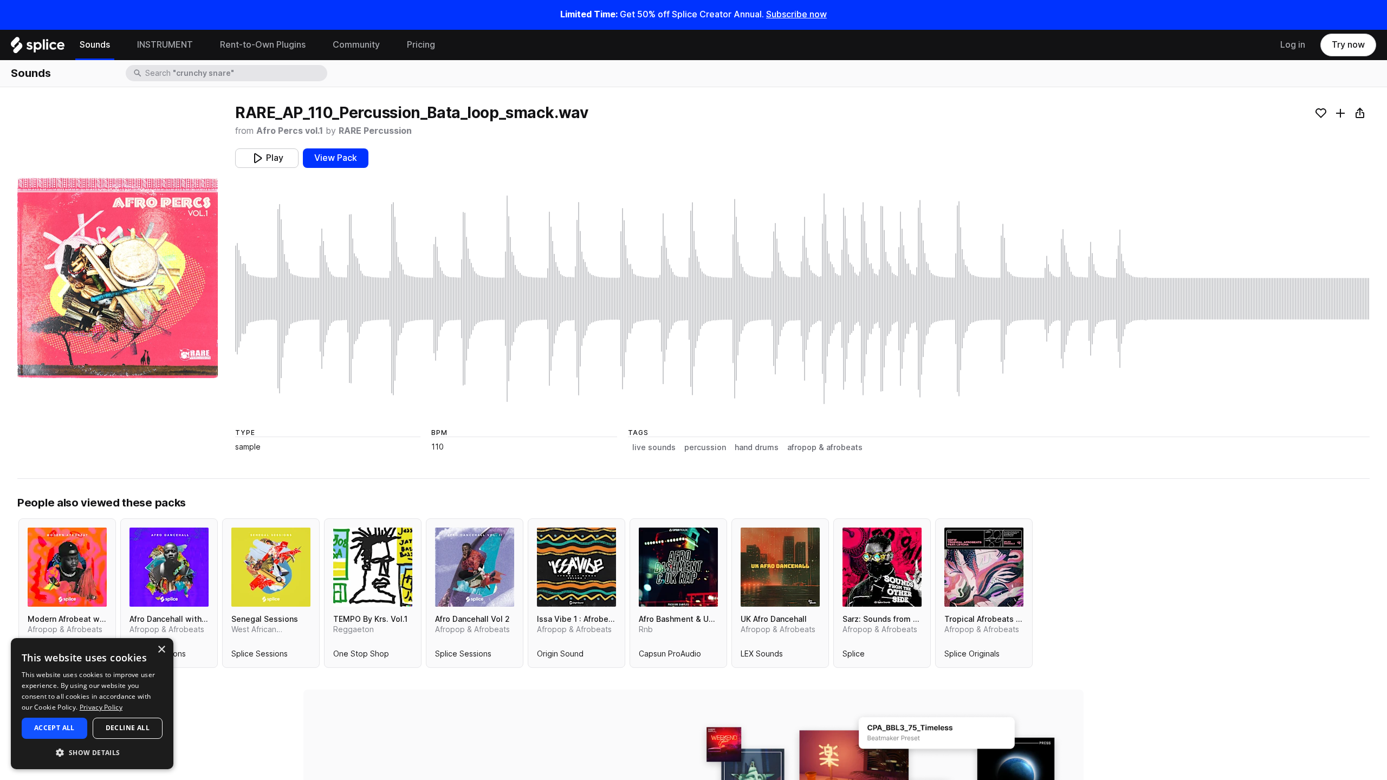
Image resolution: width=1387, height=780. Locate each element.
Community (356, 45)
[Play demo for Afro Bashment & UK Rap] (678, 567)
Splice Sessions (259, 655)
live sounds (654, 447)
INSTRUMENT (165, 45)
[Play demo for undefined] (117, 278)
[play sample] (802, 298)
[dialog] (92, 703)
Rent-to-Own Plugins (263, 45)
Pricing (421, 45)
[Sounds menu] (118, 45)
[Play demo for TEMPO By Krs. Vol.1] (372, 567)
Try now (1348, 45)
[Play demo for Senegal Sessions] (271, 567)
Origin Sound (560, 655)
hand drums (757, 447)
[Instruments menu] (201, 45)
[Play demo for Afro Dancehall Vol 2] (474, 567)
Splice (853, 655)
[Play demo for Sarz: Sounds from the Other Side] (882, 567)
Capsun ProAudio (670, 655)
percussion (705, 447)
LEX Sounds (762, 655)
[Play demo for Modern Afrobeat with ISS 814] (67, 567)
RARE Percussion (375, 131)
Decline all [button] (128, 727)
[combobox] (235, 73)
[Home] (37, 47)
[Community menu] (388, 45)
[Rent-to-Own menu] (313, 45)
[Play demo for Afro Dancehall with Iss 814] (169, 567)
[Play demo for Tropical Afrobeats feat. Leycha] (984, 567)
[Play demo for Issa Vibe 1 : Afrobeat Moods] (576, 567)
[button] (92, 752)
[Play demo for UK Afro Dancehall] (780, 567)
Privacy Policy (101, 707)
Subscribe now (796, 14)
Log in (1292, 45)
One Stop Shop (361, 655)
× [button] (161, 650)
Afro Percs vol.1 (289, 131)
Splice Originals (972, 655)
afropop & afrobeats (825, 447)
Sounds (95, 45)
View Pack (335, 158)
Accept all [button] (54, 727)
